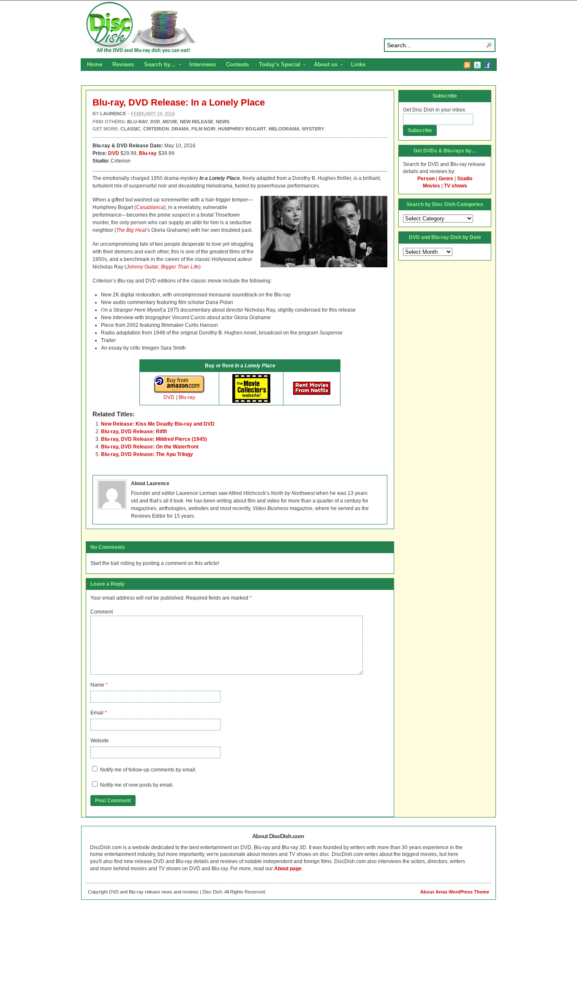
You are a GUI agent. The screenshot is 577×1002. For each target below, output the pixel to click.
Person (426, 179)
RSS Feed (467, 65)
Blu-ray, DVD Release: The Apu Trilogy (147, 454)
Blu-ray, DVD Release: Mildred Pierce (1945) (154, 439)
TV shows (455, 186)
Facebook (487, 65)
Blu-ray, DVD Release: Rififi (134, 431)
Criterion (156, 128)
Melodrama (284, 128)
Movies (431, 186)
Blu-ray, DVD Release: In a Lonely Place (179, 102)
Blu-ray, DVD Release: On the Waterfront (150, 447)
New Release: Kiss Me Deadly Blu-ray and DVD (158, 424)
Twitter (477, 65)
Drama (180, 128)
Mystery (313, 128)
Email (96, 713)
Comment (101, 612)
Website (99, 741)
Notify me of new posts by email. (137, 785)
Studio (464, 179)
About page (288, 869)
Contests (237, 64)
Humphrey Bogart (242, 128)
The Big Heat (131, 230)
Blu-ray (148, 153)
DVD (113, 153)
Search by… (157, 65)
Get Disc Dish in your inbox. (434, 110)
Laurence (113, 113)
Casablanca (150, 207)
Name (97, 685)
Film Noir (203, 128)
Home (94, 64)
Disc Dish (288, 27)
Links (358, 64)
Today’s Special (277, 65)
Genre (445, 179)
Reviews (123, 64)
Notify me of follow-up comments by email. (148, 770)
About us (323, 65)
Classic (130, 128)
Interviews (202, 64)
